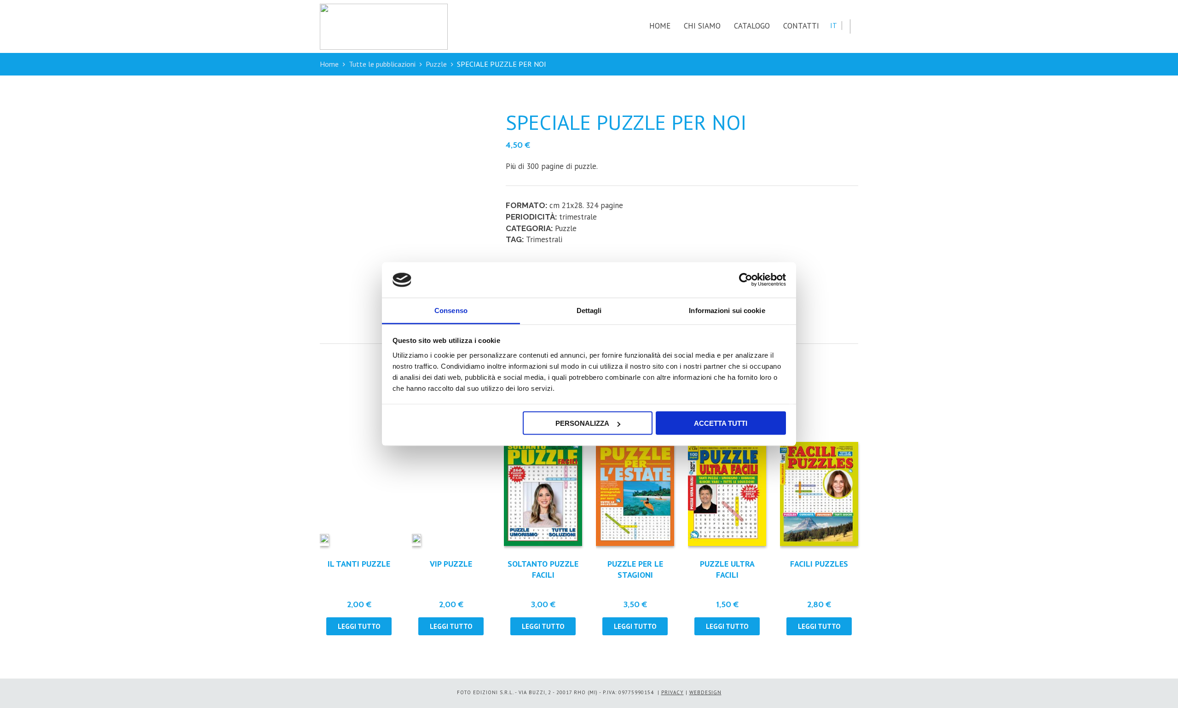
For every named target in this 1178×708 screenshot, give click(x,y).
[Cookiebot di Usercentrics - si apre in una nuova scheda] (745, 280)
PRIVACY (672, 692)
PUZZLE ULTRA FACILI (727, 569)
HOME (659, 26)
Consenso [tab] (451, 310)
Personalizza (582, 423)
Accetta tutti (720, 423)
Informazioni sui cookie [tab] (727, 310)
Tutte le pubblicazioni (382, 64)
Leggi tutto (359, 626)
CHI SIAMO (702, 26)
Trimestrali (544, 239)
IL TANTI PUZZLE (359, 563)
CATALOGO (752, 26)
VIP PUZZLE (451, 563)
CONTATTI (801, 26)
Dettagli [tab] (589, 310)
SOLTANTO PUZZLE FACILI (543, 569)
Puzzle (436, 64)
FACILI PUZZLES (819, 563)
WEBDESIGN (705, 692)
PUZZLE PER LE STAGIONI (635, 569)
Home (329, 64)
